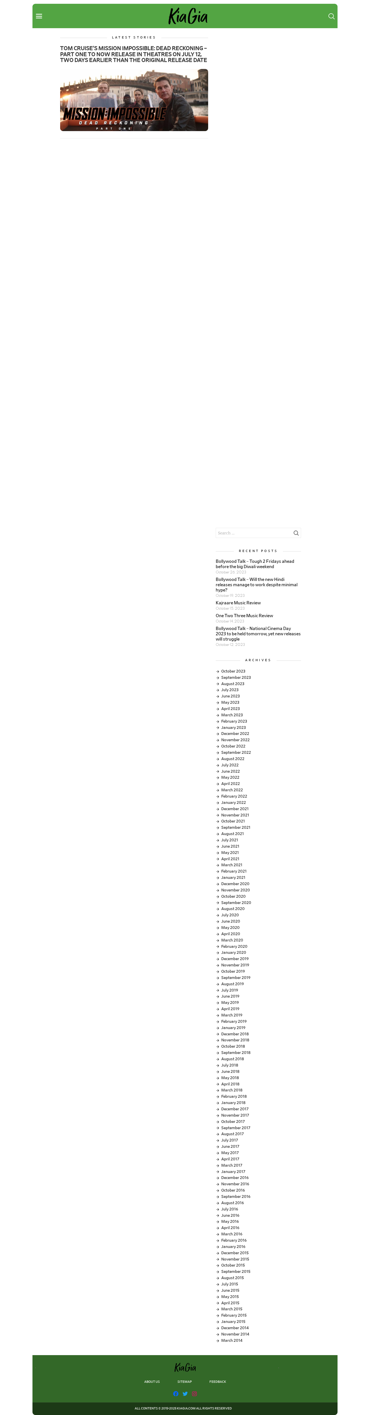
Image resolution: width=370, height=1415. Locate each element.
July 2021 (229, 840)
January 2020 (233, 953)
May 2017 (230, 1153)
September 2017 (235, 1128)
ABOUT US (152, 1382)
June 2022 (230, 771)
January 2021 (233, 878)
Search (296, 534)
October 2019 (233, 971)
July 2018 (229, 1065)
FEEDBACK (217, 1382)
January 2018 (233, 1103)
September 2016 (235, 1197)
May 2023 (230, 702)
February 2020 (234, 947)
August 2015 (232, 1278)
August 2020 (233, 909)
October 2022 (233, 746)
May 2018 (230, 1078)
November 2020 (235, 890)
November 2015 (235, 1259)
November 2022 (235, 740)
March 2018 (231, 1090)
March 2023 (232, 715)
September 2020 (236, 903)
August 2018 (232, 1059)
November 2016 (235, 1184)
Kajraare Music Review (238, 603)
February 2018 (234, 1096)
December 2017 (235, 1109)
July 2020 (230, 915)
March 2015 (231, 1309)
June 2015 (230, 1290)
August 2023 (232, 684)
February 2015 (234, 1315)
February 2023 (234, 721)
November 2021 (235, 815)
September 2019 (235, 978)
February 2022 (234, 796)
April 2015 (230, 1303)
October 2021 (233, 821)
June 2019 (230, 996)
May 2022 (230, 777)
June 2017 (230, 1147)
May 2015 (230, 1297)
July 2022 (230, 765)
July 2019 (229, 990)
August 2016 (232, 1203)
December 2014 (235, 1328)
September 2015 (235, 1272)
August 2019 (232, 984)
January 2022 (233, 803)
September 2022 (236, 753)
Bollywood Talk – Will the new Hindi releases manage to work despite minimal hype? (257, 585)
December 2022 (235, 734)
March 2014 (231, 1341)
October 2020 (233, 896)
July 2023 (230, 690)
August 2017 (232, 1134)
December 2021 (235, 809)
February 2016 (234, 1240)
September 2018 (235, 1053)
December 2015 (235, 1253)
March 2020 (232, 940)
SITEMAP (184, 1382)
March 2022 (232, 790)
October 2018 (233, 1046)
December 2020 (235, 884)
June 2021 (230, 846)
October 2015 (233, 1265)
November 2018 (235, 1040)
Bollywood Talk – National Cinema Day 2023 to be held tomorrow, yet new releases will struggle (258, 634)
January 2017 (233, 1172)
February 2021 (234, 871)
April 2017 (230, 1159)
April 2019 (230, 1009)
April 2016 (230, 1228)
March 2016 (231, 1234)
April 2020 (230, 934)
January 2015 (233, 1322)
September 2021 (235, 828)
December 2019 (235, 959)
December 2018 (235, 1034)
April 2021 (230, 859)
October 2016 (233, 1190)
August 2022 (232, 759)
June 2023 (230, 696)
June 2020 (230, 921)
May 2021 (230, 853)
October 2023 (233, 671)
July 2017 (229, 1140)
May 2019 (230, 1003)
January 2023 (233, 728)
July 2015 (229, 1284)
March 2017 (231, 1165)
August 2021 (232, 834)
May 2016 (230, 1222)
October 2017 (233, 1122)
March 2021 (231, 865)
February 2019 (234, 1021)
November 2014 (235, 1334)
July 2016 (229, 1209)
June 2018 (230, 1072)
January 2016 (233, 1247)
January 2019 (233, 1028)
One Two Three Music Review (244, 616)
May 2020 (230, 928)
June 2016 (230, 1215)
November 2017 (235, 1115)
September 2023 (236, 678)
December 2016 (235, 1178)
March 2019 (231, 1015)
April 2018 (230, 1084)
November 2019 (235, 965)
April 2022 (230, 784)
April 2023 (230, 709)
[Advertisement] (258, 71)
